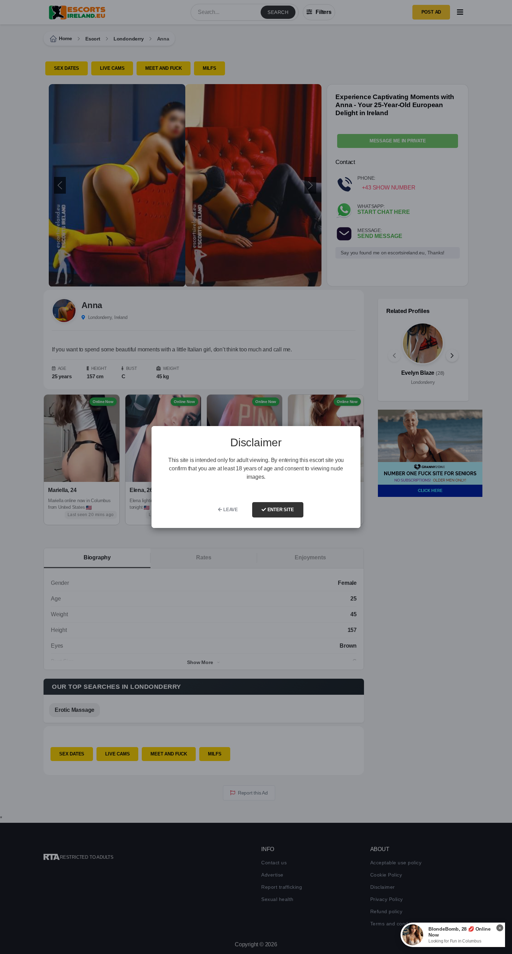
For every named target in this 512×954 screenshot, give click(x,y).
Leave (230, 509)
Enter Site (280, 509)
